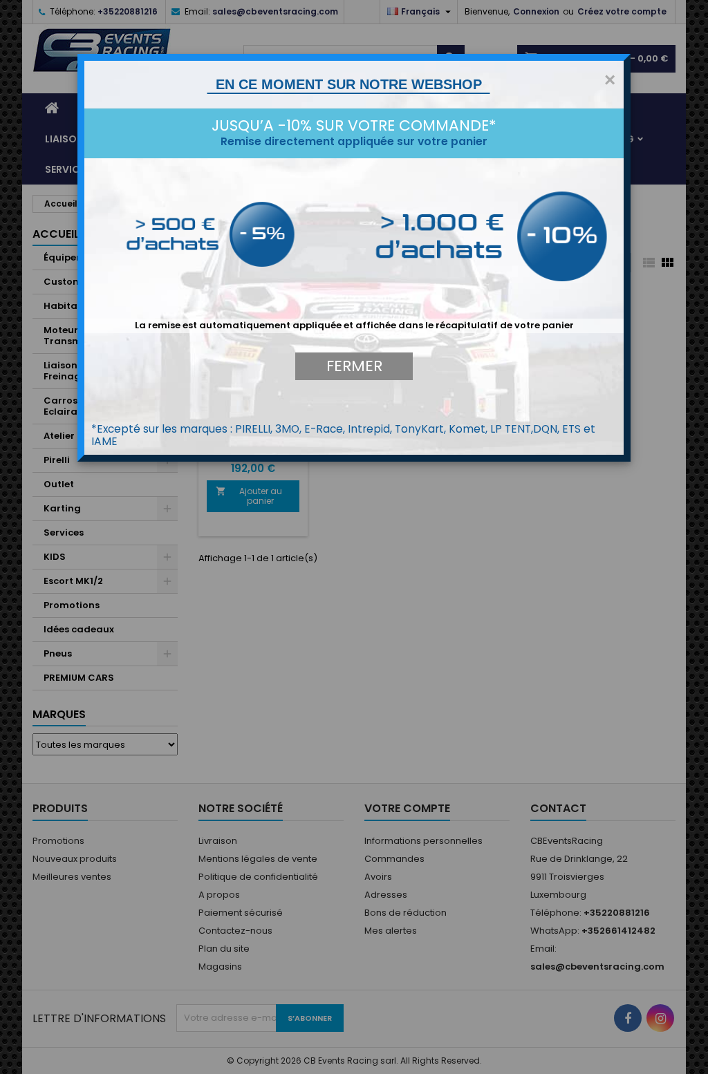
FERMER (354, 366)
